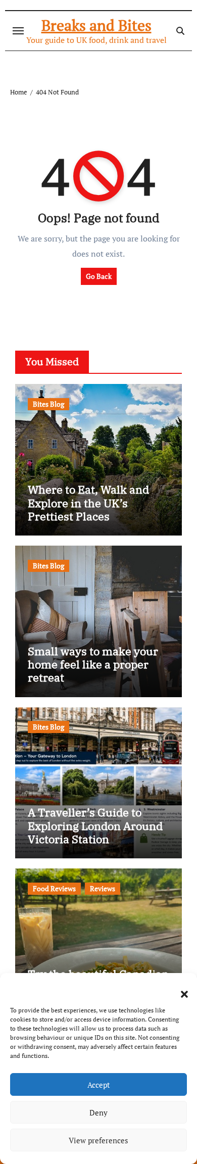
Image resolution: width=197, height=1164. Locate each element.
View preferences (98, 1140)
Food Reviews (54, 888)
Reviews (102, 888)
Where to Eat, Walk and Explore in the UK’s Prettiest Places (88, 502)
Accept (98, 1085)
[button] (179, 988)
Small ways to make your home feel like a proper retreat (93, 664)
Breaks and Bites (96, 25)
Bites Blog (48, 404)
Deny (98, 1112)
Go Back (99, 276)
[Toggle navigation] (18, 30)
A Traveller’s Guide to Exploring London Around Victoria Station (95, 825)
